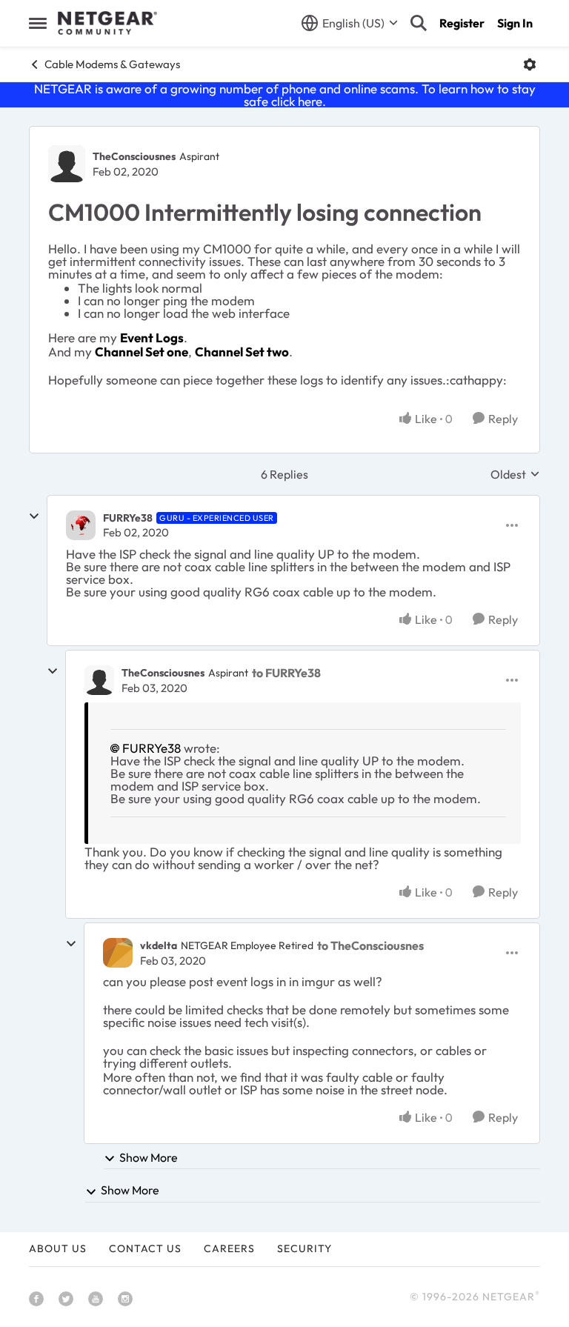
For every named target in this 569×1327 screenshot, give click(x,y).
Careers (229, 1248)
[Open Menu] (529, 64)
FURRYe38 (128, 518)
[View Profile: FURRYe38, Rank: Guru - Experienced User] (81, 525)
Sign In (515, 23)
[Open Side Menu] (37, 23)
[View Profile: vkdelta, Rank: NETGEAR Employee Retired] (118, 953)
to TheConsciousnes (370, 945)
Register (462, 23)
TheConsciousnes (134, 156)
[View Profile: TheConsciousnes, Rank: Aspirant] (66, 163)
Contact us (145, 1248)
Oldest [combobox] (515, 474)
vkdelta (158, 945)
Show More (148, 1157)
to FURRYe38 (286, 673)
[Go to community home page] (107, 23)
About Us (58, 1248)
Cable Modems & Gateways (112, 64)
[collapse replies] (34, 516)
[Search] (418, 23)
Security (304, 1248)
